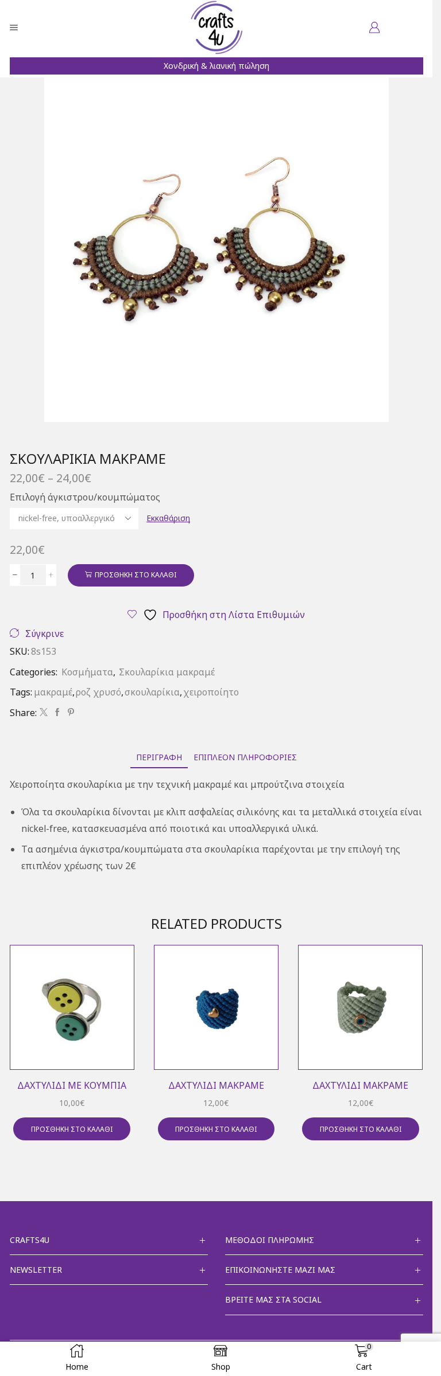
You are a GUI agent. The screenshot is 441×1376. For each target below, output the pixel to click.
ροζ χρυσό (98, 692)
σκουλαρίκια (152, 692)
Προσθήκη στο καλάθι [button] (72, 1128)
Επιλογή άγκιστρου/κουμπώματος (85, 497)
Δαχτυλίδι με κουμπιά (71, 1085)
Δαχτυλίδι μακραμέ (216, 1085)
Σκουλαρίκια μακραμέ (167, 672)
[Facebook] (57, 712)
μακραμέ (53, 692)
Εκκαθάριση (168, 518)
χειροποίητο (211, 692)
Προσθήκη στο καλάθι (135, 574)
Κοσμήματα (87, 672)
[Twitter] (44, 712)
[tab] (159, 757)
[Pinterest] (69, 712)
